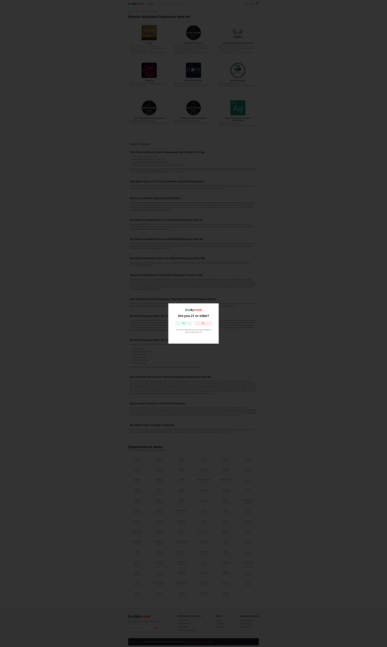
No (203, 323)
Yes (183, 323)
